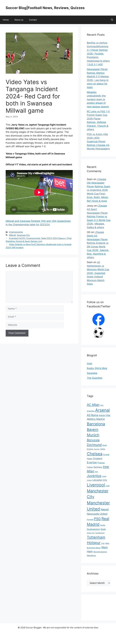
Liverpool (96, 484)
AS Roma (92, 415)
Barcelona (96, 423)
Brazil (104, 445)
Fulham (90, 467)
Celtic (102, 449)
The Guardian (94, 377)
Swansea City (23, 235)
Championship (16, 232)
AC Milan (93, 404)
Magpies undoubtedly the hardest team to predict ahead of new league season (98, 99)
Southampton (93, 529)
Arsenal (102, 410)
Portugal (90, 519)
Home (6, 19)
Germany (98, 467)
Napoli (105, 509)
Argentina (90, 411)
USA (103, 543)
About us (18, 19)
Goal (89, 363)
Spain (103, 529)
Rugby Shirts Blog (97, 368)
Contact (33, 19)
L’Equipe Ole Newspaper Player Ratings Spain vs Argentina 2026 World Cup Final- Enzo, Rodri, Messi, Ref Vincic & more (98, 190)
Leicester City (99, 480)
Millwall (12, 235)
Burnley (97, 449)
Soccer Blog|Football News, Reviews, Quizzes (45, 8)
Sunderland (99, 533)
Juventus (94, 476)
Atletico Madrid (96, 419)
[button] (112, 20)
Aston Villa (104, 415)
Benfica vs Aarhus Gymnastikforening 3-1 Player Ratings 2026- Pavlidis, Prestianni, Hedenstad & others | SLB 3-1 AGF (98, 53)
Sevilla (102, 525)
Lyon (107, 486)
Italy (96, 472)
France (101, 462)
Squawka (92, 373)
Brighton (90, 449)
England (97, 458)
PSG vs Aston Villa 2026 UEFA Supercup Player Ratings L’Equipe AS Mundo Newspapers (98, 141)
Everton (92, 462)
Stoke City (91, 533)
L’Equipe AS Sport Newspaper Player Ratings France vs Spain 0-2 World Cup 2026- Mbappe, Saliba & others (98, 216)
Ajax (101, 405)
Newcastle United (97, 513)
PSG (97, 519)
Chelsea (94, 453)
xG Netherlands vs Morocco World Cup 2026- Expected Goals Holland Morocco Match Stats (98, 273)
